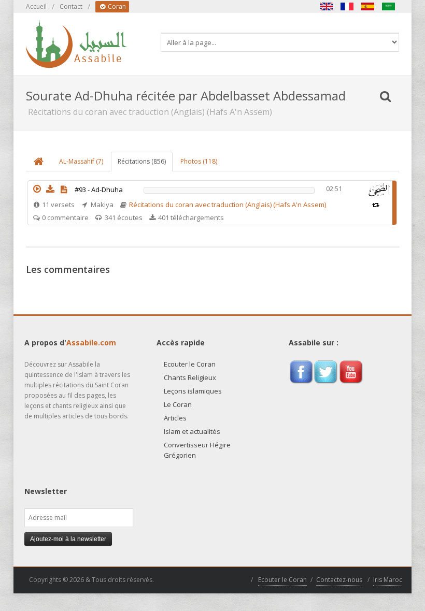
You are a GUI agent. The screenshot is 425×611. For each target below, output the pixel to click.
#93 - (99, 189)
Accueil (36, 6)
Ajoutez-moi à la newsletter (68, 539)
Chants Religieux (190, 377)
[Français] (347, 6)
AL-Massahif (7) (81, 161)
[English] (326, 6)
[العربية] (388, 6)
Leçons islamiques (193, 391)
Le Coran (178, 404)
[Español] (368, 6)
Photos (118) (198, 161)
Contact (71, 6)
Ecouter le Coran (190, 364)
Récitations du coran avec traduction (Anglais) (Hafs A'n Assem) (227, 204)
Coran (116, 6)
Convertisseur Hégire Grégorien (197, 450)
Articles (175, 418)
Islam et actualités (192, 431)
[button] (37, 189)
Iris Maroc (387, 579)
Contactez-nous (339, 579)
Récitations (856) (142, 161)
